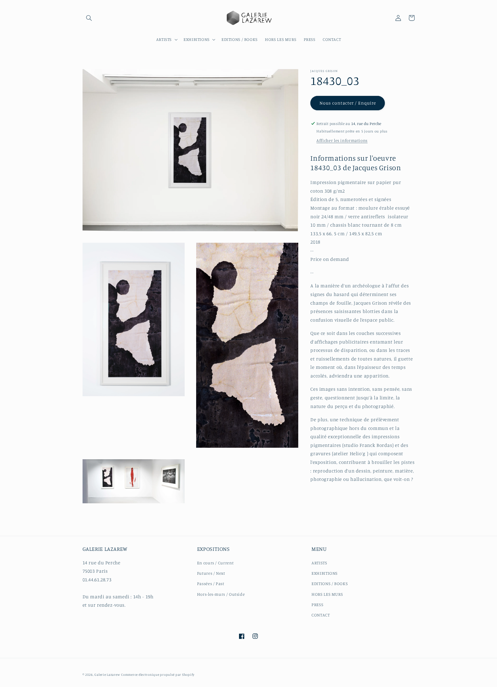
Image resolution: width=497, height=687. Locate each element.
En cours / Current (215, 562)
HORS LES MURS (327, 594)
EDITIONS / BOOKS (329, 583)
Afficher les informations (342, 140)
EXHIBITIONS (324, 573)
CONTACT (320, 614)
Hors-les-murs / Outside (221, 594)
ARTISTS (319, 562)
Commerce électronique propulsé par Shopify (157, 675)
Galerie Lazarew (107, 675)
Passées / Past (210, 583)
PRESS (317, 604)
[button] (89, 17)
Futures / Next (211, 573)
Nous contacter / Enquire (348, 102)
